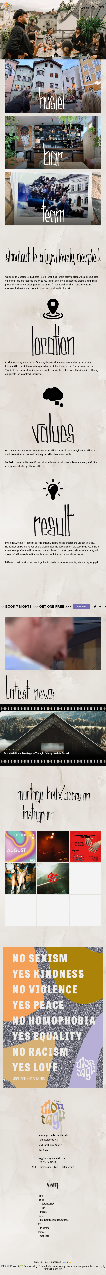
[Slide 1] (47, 56)
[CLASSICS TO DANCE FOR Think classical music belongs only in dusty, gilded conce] (52, 910)
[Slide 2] (50, 56)
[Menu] (101, 7)
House (41, 1199)
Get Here (44, 1235)
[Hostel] (53, 86)
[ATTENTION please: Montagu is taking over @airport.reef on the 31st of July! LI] (20, 910)
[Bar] (53, 142)
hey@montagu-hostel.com (52, 1158)
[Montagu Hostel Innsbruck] (7, 7)
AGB (34, 1167)
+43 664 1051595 (47, 1162)
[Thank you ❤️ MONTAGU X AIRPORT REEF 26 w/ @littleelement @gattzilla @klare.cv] (52, 846)
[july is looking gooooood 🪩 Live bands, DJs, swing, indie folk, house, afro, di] (85, 878)
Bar (39, 1224)
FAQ (56, 1167)
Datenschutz (68, 1167)
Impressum (45, 1167)
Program (44, 1227)
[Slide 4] (55, 56)
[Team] (53, 199)
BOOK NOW (10, 606)
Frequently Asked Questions (54, 1219)
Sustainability (47, 1203)
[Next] (100, 29)
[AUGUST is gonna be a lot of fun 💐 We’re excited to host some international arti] (20, 846)
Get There (43, 1150)
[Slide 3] (53, 56)
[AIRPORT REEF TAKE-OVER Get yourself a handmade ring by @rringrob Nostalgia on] (85, 846)
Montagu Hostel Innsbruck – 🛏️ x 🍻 (53, 1262)
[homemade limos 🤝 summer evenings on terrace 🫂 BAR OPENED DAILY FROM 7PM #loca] (20, 878)
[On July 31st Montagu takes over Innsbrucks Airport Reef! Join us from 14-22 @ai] (52, 878)
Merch (43, 1211)
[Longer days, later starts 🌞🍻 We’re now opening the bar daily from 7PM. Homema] (85, 910)
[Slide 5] (58, 56)
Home (40, 1195)
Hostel (41, 1216)
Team (43, 1207)
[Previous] (5, 29)
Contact (41, 1232)
